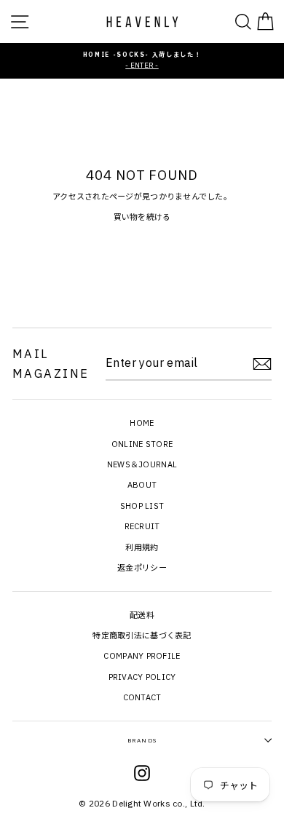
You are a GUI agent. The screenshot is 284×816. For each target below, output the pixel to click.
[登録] (262, 364)
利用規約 (141, 547)
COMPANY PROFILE (141, 656)
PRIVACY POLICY (142, 677)
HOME (142, 423)
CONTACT (142, 697)
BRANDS (142, 740)
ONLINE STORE (142, 444)
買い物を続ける (142, 217)
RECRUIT (142, 526)
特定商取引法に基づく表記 (141, 635)
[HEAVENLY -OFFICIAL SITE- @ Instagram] (142, 775)
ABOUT (142, 485)
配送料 (142, 615)
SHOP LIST (142, 506)
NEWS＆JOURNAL (142, 464)
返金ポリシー (142, 568)
